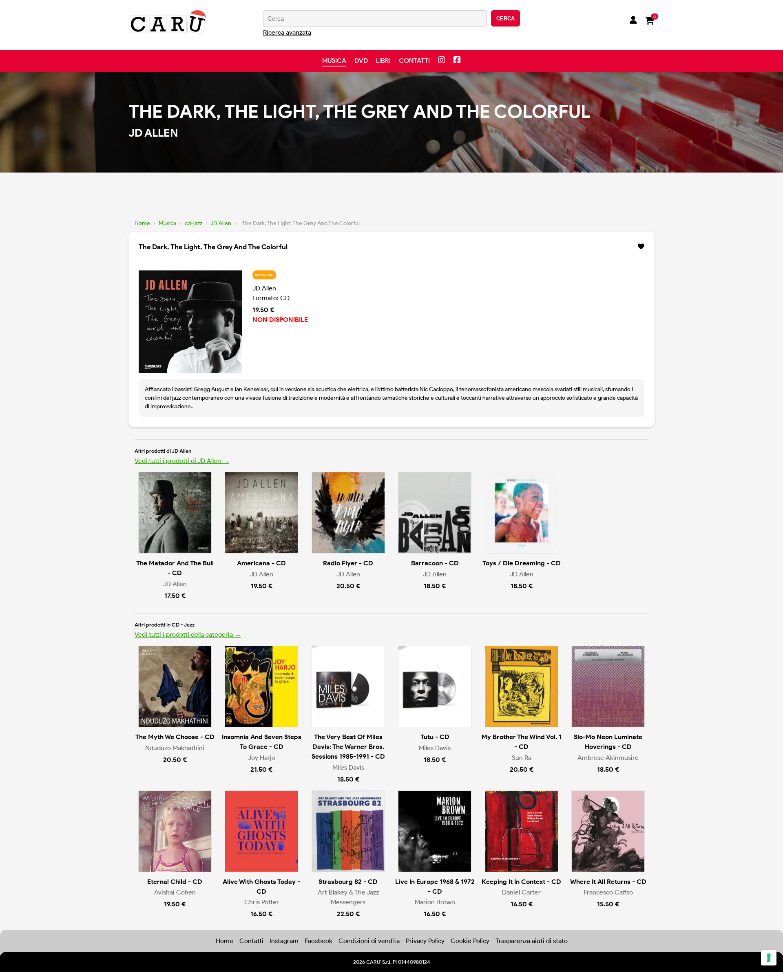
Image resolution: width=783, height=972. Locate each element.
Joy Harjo (261, 758)
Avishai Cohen (175, 892)
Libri (383, 60)
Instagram (284, 941)
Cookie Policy (470, 941)
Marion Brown (435, 902)
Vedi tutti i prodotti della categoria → (188, 634)
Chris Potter (261, 902)
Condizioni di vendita (369, 941)
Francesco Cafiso (608, 892)
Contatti (414, 60)
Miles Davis (348, 767)
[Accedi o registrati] (633, 21)
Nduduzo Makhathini (174, 748)
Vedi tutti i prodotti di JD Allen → (182, 461)
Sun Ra (521, 758)
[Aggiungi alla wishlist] (641, 247)
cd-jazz (193, 223)
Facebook (318, 941)
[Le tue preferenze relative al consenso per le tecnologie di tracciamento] (768, 957)
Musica (334, 60)
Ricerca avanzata (287, 32)
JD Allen (220, 223)
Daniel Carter (521, 892)
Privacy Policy (425, 941)
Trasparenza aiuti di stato (531, 941)
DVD (361, 60)
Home (142, 223)
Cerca (505, 18)
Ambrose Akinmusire (608, 758)
